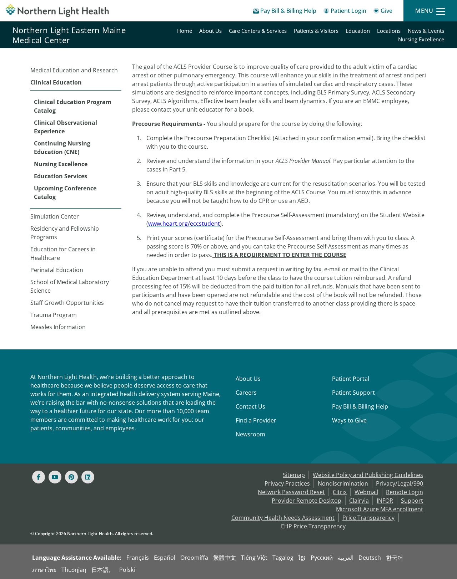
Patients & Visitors (316, 30)
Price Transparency (368, 518)
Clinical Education (56, 82)
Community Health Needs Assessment (283, 518)
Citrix (340, 492)
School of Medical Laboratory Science (69, 286)
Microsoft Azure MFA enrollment (379, 509)
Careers (246, 392)
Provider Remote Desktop (306, 500)
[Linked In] (87, 477)
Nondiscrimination (343, 483)
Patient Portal (350, 379)
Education (358, 30)
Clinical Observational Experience (65, 127)
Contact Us (250, 406)
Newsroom (250, 434)
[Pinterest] (71, 477)
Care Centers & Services (258, 30)
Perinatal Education (56, 270)
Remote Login (404, 492)
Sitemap (294, 475)
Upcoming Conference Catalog (65, 192)
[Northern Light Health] (57, 10)
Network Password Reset (291, 492)
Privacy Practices (287, 483)
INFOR (385, 500)
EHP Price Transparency (313, 526)
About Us (210, 30)
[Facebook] (38, 477)
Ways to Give (349, 420)
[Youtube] (55, 477)
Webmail (366, 492)
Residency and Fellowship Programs (64, 233)
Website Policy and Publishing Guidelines (368, 475)
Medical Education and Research (74, 70)
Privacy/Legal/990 (399, 483)
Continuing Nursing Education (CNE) (62, 147)
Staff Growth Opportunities (67, 303)
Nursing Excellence (421, 39)
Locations (389, 30)
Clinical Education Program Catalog (72, 106)
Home (184, 30)
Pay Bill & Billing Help (360, 406)
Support (412, 500)
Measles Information (58, 327)
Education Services (60, 176)
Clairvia (359, 500)
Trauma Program (53, 315)
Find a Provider (256, 420)
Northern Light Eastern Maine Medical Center (69, 35)
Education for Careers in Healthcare (63, 253)
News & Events (426, 30)
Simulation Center (54, 216)
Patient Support (353, 392)
